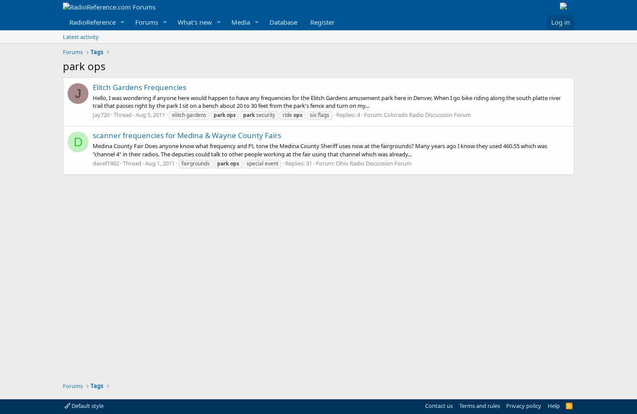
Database (283, 22)
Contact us (439, 406)
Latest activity (81, 37)
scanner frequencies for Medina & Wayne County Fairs (187, 135)
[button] (123, 22)
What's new (195, 22)
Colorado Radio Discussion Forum (427, 115)
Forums (146, 22)
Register (322, 22)
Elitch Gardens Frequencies (139, 87)
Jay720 (101, 115)
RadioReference (92, 22)
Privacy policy (523, 406)
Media (240, 22)
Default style (87, 406)
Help (554, 406)
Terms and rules (479, 406)
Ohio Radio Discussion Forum (374, 163)
